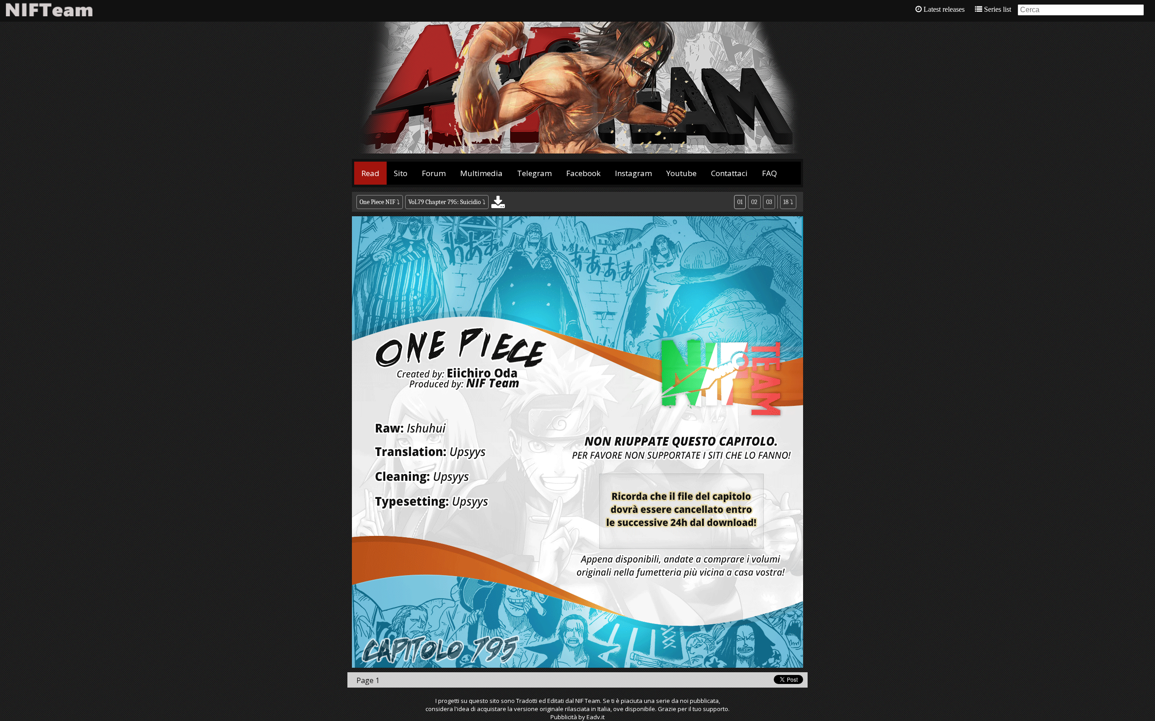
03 (769, 202)
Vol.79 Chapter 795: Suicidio (445, 202)
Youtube (681, 173)
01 (740, 202)
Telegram (534, 173)
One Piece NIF (377, 202)
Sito (400, 173)
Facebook (583, 173)
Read (370, 173)
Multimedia (481, 173)
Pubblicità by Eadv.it (577, 717)
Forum (434, 173)
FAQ (769, 173)
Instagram (633, 173)
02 (754, 202)
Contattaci (729, 173)
